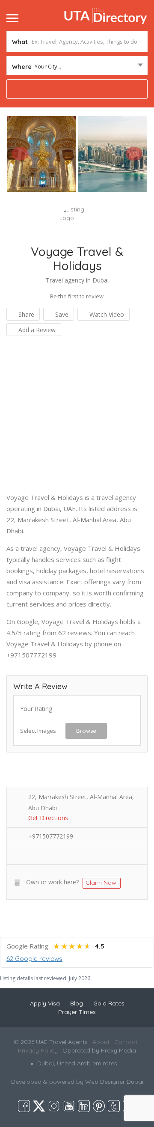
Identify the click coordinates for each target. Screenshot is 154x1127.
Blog (76, 1003)
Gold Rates (108, 1003)
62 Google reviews (34, 959)
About (101, 1042)
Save (60, 314)
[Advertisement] (77, 415)
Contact (125, 1042)
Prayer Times (77, 1012)
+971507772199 (50, 836)
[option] (41, 154)
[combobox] (77, 66)
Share (25, 314)
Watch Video (106, 314)
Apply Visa (45, 1003)
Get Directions (48, 818)
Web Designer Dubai (114, 1081)
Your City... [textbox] (48, 66)
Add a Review (36, 330)
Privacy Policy (38, 1050)
